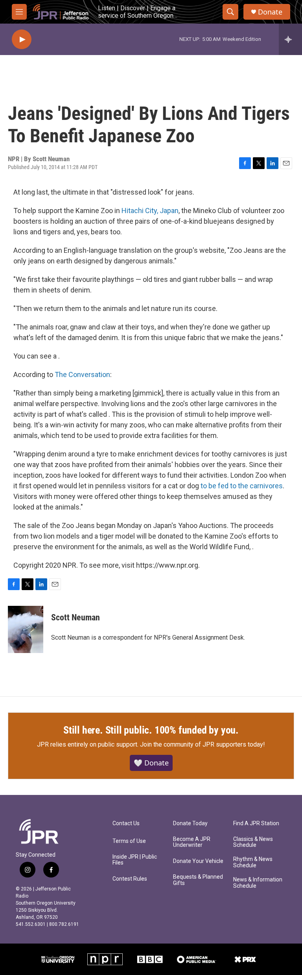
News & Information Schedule (257, 883)
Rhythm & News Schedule (253, 862)
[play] (21, 39)
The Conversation (82, 374)
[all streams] (290, 39)
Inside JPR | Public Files (134, 860)
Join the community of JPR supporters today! (202, 744)
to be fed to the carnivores (242, 486)
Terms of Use (129, 841)
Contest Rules (129, 879)
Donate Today (190, 823)
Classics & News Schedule (253, 842)
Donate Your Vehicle (198, 861)
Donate (270, 12)
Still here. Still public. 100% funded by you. (151, 730)
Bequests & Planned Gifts (198, 880)
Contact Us (126, 823)
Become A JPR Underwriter (191, 842)
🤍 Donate (151, 762)
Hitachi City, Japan (150, 210)
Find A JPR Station (256, 823)
